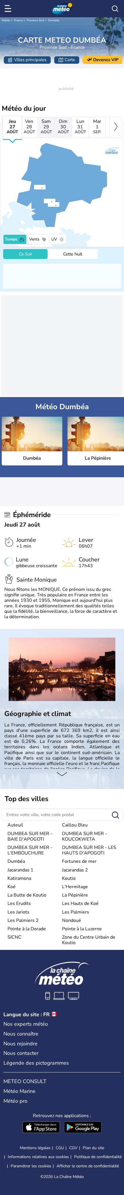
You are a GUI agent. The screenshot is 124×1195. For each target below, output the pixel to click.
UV (54, 239)
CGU (60, 1148)
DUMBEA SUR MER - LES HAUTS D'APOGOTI (89, 850)
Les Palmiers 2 (23, 920)
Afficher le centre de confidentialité (88, 1166)
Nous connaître (20, 1033)
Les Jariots (18, 912)
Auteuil (15, 825)
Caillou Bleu (75, 825)
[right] (115, 127)
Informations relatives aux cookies (38, 1157)
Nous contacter (20, 1053)
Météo (6, 20)
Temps (11, 239)
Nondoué (71, 920)
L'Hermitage (75, 887)
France (18, 20)
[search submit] (115, 815)
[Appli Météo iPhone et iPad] (41, 1127)
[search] (115, 8)
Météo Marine (19, 1091)
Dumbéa (53, 20)
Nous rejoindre (20, 1043)
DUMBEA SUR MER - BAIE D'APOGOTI (29, 836)
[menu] (9, 8)
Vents (34, 239)
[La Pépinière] (47, 204)
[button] (45, 201)
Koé (11, 887)
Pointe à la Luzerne (82, 929)
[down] (62, 774)
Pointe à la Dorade (26, 929)
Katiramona (19, 878)
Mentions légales (35, 1148)
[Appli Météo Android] (83, 1127)
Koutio (69, 878)
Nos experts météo (25, 1024)
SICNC (14, 937)
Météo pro (15, 1101)
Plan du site (93, 1148)
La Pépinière (75, 895)
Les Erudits (19, 903)
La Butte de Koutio (26, 895)
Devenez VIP (106, 60)
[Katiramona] (34, 187)
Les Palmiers (75, 912)
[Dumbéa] (43, 201)
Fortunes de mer (79, 861)
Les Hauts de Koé (80, 903)
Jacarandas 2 (75, 870)
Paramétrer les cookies (31, 1166)
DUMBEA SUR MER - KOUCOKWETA (84, 836)
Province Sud (35, 20)
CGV (73, 1148)
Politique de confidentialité (98, 1157)
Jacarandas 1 (20, 870)
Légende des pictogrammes (36, 1062)
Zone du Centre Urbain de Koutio (88, 940)
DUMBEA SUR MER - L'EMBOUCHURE (29, 850)
